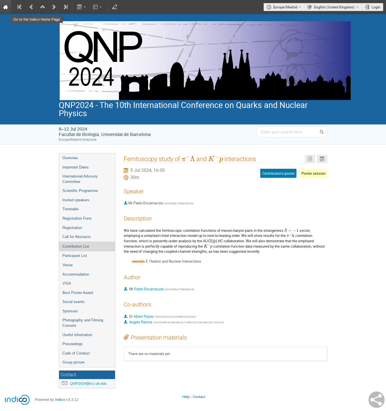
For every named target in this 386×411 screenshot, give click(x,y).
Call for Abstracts (76, 237)
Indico (60, 399)
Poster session (314, 173)
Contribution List (75, 246)
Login (376, 7)
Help (186, 396)
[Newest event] (65, 7)
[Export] (82, 7)
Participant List (74, 256)
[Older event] (31, 7)
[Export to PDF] (310, 159)
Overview (70, 158)
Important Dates (75, 167)
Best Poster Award (77, 293)
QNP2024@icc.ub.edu (88, 383)
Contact (199, 396)
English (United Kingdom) (334, 7)
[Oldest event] (20, 7)
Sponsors (70, 311)
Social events (73, 302)
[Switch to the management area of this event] (114, 7)
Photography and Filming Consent (82, 323)
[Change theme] (98, 7)
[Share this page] (376, 399)
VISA (66, 283)
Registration (72, 228)
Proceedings (72, 344)
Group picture (73, 362)
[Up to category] (42, 7)
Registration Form (77, 218)
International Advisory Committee (80, 179)
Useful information (77, 335)
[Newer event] (54, 7)
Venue (67, 265)
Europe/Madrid (285, 7)
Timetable (70, 209)
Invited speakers (76, 200)
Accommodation (75, 274)
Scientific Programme (80, 191)
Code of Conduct (76, 353)
